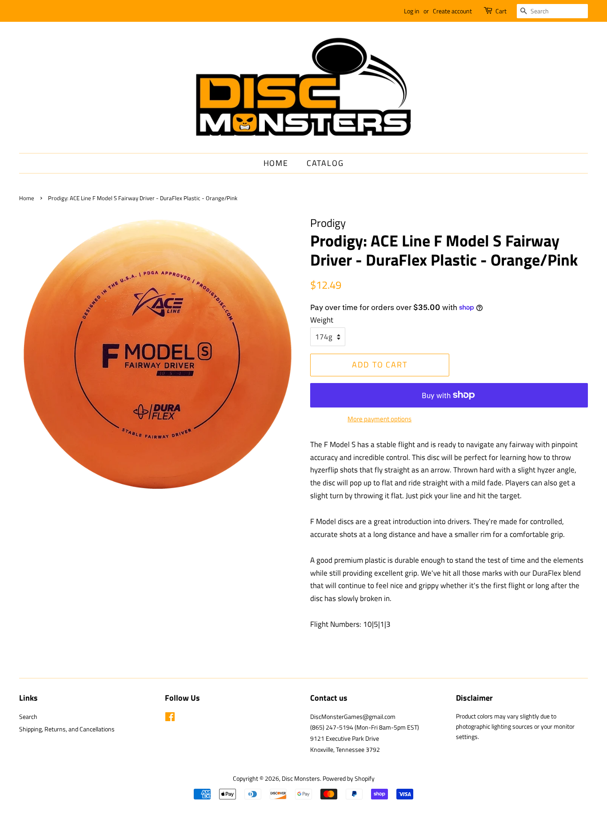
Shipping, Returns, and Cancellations (67, 729)
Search (28, 717)
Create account (452, 11)
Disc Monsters (301, 778)
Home (276, 163)
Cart (501, 11)
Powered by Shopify (349, 778)
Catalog (325, 163)
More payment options (379, 419)
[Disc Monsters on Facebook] (170, 718)
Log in (411, 11)
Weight (321, 320)
